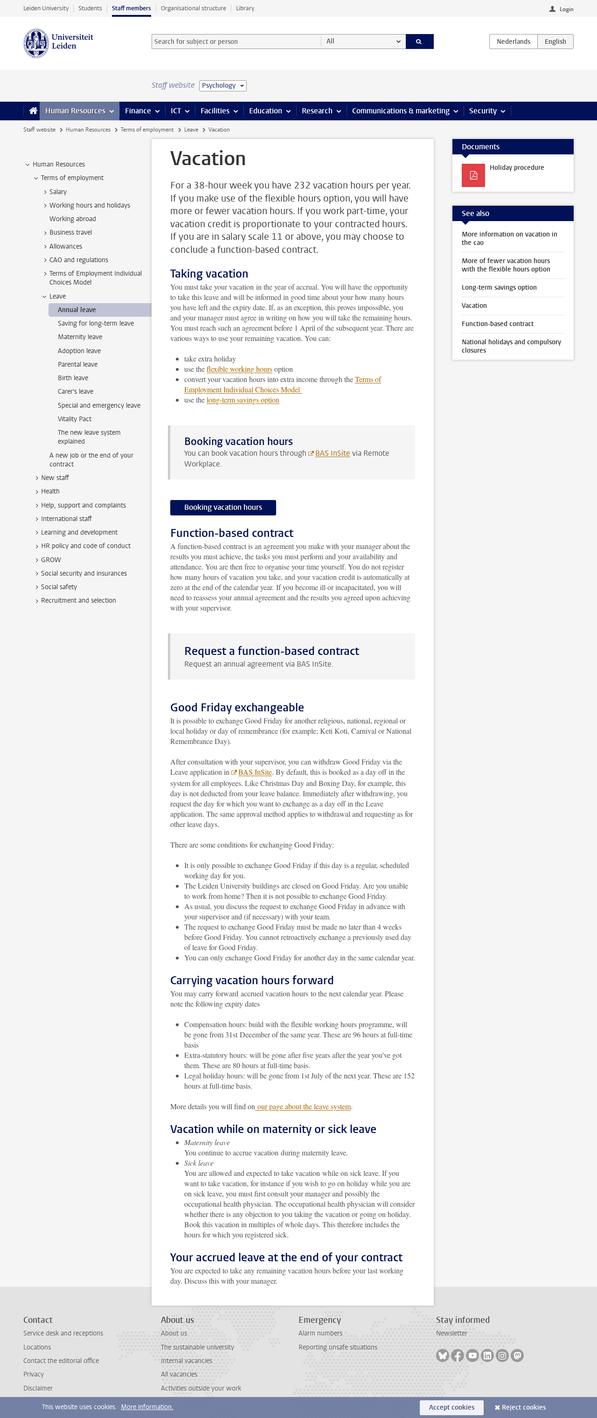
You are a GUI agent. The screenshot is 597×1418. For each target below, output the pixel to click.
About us (174, 1333)
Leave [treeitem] (57, 296)
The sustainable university (197, 1347)
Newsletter (451, 1333)
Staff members (131, 8)
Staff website (39, 129)
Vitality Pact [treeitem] (74, 419)
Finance (138, 111)
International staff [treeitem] (66, 518)
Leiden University (46, 8)
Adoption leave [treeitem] (79, 351)
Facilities (215, 111)
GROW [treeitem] (51, 560)
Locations (37, 1347)
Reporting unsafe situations (337, 1347)
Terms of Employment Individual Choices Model (282, 384)
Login (567, 9)
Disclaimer (38, 1388)
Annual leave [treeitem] (77, 310)
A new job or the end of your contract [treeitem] (91, 460)
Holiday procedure (517, 167)
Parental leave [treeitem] (77, 364)
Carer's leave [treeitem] (75, 391)
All (330, 41)
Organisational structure (193, 8)
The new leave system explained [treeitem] (89, 437)
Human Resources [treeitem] (59, 164)
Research (317, 111)
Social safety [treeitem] (59, 587)
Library (245, 8)
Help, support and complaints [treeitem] (83, 505)
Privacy (33, 1374)
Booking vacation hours (223, 507)
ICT (176, 111)
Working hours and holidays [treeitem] (89, 205)
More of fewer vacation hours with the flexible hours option (506, 265)
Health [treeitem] (50, 491)
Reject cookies (524, 1407)
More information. (147, 1407)
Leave (191, 129)
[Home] (31, 111)
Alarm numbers (320, 1333)
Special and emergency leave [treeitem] (99, 405)
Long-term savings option (499, 287)
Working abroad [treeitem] (72, 219)
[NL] (513, 41)
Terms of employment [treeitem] (72, 178)
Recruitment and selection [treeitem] (78, 600)
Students (90, 8)
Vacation (474, 305)
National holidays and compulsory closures (511, 346)
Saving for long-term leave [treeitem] (96, 323)
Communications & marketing (401, 111)
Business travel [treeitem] (70, 232)
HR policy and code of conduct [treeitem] (86, 546)
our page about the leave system (303, 1106)
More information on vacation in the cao (509, 238)
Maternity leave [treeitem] (80, 337)
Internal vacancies (186, 1360)
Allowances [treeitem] (65, 246)
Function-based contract (498, 324)
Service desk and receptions (63, 1333)
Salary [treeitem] (58, 192)
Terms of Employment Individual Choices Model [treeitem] (95, 278)
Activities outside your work (201, 1388)
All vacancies (179, 1374)
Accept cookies (451, 1407)
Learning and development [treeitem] (79, 532)
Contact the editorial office (61, 1360)
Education (265, 111)
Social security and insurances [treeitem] (84, 573)
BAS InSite (332, 453)
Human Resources (75, 111)
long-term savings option (243, 399)
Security (483, 111)
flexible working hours (239, 369)
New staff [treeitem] (55, 477)
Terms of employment (147, 129)
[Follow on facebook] (457, 1355)
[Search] (420, 41)
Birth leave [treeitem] (73, 378)
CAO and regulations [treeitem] (78, 260)
